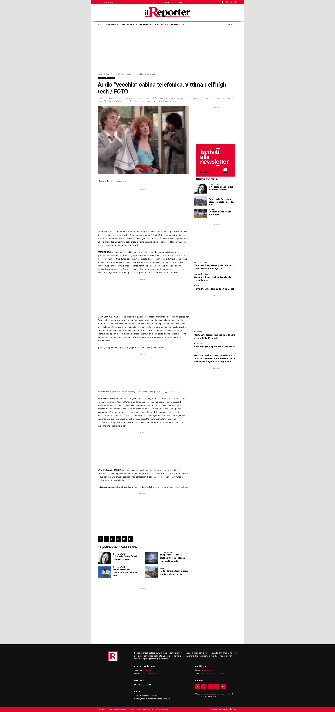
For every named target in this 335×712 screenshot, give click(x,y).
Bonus (162, 568)
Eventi (196, 286)
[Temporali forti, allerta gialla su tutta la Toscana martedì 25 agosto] (151, 558)
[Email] (130, 539)
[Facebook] (222, 2)
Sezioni (106, 74)
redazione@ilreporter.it (148, 673)
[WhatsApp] (118, 539)
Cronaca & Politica (117, 74)
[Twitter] (235, 2)
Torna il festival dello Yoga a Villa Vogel (214, 289)
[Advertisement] (167, 51)
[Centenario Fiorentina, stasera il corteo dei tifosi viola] (200, 201)
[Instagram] (226, 2)
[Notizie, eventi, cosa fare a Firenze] (167, 12)
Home (100, 74)
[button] (232, 24)
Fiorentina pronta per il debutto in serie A (215, 346)
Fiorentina (212, 197)
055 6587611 (147, 670)
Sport (196, 352)
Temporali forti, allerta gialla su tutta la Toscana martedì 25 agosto (172, 558)
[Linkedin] (112, 539)
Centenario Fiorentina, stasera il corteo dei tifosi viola (222, 202)
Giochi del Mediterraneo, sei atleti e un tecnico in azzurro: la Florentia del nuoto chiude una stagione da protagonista (214, 358)
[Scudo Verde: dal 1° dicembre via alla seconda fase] (104, 572)
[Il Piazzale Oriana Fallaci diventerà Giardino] (104, 558)
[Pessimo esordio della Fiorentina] (200, 213)
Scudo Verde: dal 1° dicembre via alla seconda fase (126, 572)
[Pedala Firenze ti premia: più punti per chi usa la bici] (151, 572)
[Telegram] (124, 539)
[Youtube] (223, 686)
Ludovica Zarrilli (105, 181)
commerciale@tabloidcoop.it (212, 673)
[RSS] (231, 2)
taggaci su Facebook (178, 487)
